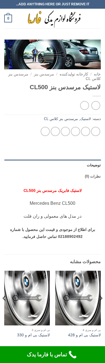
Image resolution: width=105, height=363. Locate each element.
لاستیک (85, 119)
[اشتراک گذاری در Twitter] (75, 131)
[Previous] (100, 309)
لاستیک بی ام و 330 (33, 335)
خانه (97, 74)
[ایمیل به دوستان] (65, 131)
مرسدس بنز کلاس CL (61, 119)
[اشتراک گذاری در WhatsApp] (95, 131)
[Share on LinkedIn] (45, 131)
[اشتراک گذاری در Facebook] (85, 131)
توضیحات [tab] (94, 165)
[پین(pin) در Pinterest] (55, 131)
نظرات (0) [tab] (93, 176)
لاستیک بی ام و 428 (84, 335)
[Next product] (95, 105)
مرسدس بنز (44, 74)
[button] (97, 18)
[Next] (4, 309)
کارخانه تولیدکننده (74, 74)
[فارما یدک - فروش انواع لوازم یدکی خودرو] (53, 18)
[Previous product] (84, 105)
